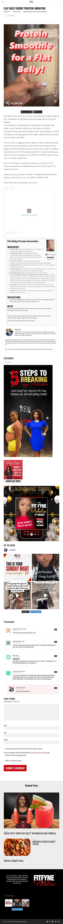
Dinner (5, 859)
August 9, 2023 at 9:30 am (19, 688)
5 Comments (11, 15)
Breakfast (26, 12)
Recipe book (13, 152)
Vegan (39, 12)
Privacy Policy (32, 752)
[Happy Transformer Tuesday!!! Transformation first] (45, 567)
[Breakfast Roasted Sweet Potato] (46, 842)
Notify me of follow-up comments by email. (16, 755)
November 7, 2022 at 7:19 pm (17, 657)
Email (5, 732)
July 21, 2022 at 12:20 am (16, 630)
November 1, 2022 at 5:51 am (17, 642)
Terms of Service (42, 752)
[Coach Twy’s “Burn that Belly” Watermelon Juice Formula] (31, 814)
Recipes (30, 12)
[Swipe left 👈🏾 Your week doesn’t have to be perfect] (17, 567)
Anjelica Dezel (24, 921)
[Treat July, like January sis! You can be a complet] (17, 595)
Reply (55, 629)
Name (5, 725)
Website (6, 740)
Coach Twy (7, 12)
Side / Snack (35, 12)
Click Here (14, 169)
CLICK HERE (40, 155)
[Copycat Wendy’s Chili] (17, 851)
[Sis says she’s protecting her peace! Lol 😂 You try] (45, 595)
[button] (3, 2)
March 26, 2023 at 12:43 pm (17, 672)
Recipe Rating (7, 701)
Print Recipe (38, 112)
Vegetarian (44, 12)
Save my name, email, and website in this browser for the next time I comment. (23, 749)
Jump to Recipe (27, 112)
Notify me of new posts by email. (13, 760)
